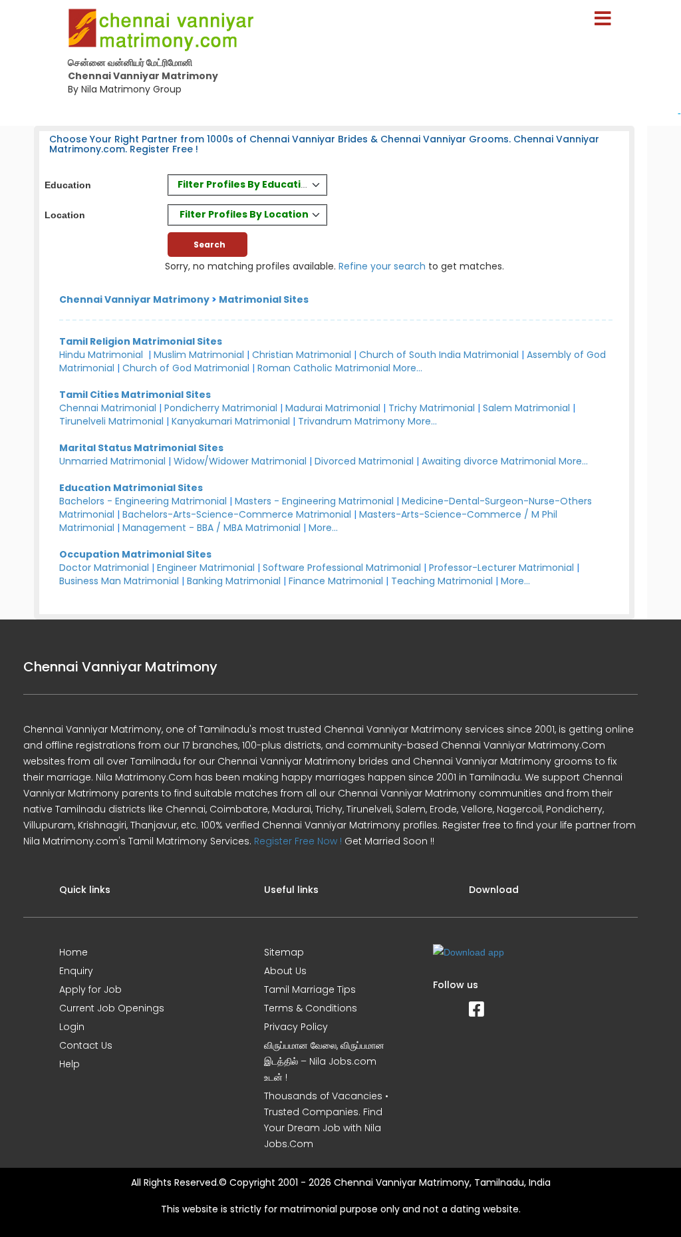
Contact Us (85, 1045)
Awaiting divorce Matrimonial (489, 461)
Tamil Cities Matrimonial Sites (135, 394)
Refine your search (382, 266)
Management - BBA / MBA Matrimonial (211, 527)
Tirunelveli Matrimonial (111, 421)
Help (69, 1064)
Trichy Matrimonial (431, 408)
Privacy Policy (296, 1026)
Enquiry (76, 970)
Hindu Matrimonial (101, 354)
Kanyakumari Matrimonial (231, 421)
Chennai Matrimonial (107, 408)
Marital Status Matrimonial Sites (141, 447)
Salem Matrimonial (526, 408)
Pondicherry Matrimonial (220, 408)
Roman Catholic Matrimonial (323, 368)
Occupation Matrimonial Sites (135, 554)
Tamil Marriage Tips (310, 989)
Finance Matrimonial (336, 581)
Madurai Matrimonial (332, 408)
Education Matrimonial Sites (131, 487)
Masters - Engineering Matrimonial (314, 501)
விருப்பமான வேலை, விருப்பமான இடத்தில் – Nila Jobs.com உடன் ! (324, 1061)
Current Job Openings (111, 1008)
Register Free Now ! (298, 841)
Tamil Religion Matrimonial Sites (140, 341)
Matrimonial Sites (264, 299)
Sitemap (284, 952)
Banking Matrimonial (234, 581)
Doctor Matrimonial (104, 567)
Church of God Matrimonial (185, 368)
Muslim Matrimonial (199, 354)
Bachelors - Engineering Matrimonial (143, 501)
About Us (285, 970)
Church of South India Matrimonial (439, 354)
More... (407, 368)
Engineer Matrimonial (206, 567)
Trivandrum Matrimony (351, 421)
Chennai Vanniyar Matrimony (134, 299)
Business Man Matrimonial (119, 581)
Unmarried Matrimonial (112, 461)
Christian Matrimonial (301, 354)
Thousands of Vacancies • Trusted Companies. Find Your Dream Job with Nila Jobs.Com (326, 1119)
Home (73, 952)
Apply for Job (90, 989)
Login (71, 1026)
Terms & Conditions (310, 1008)
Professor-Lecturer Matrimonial (501, 567)
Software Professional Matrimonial (342, 567)
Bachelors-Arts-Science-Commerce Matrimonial (236, 514)
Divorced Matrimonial (364, 461)
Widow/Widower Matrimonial (240, 461)
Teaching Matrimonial (442, 581)
